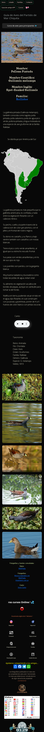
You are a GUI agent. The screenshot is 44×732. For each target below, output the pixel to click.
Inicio (3, 2)
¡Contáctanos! (22, 681)
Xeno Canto (22, 587)
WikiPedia (22, 568)
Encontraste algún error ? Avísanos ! (22, 616)
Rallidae (22, 99)
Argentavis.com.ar (22, 580)
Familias (20, 2)
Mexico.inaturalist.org (22, 576)
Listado (11, 2)
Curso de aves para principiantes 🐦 (22, 26)
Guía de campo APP (8, 8)
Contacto (29, 2)
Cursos (20, 8)
